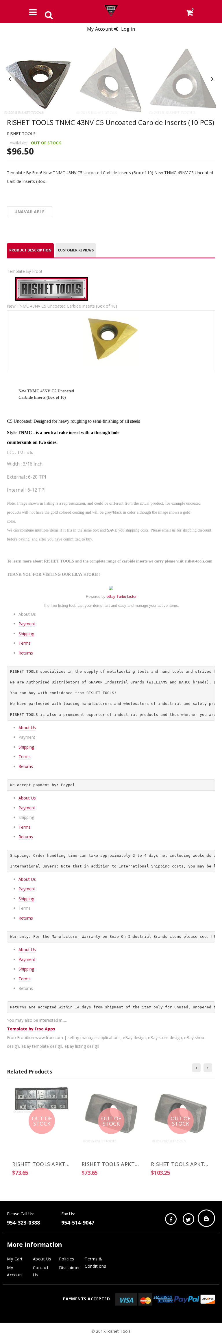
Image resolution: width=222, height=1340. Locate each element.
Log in (128, 29)
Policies (66, 1259)
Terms (24, 643)
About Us (27, 727)
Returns (25, 653)
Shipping (26, 633)
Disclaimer (69, 1267)
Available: (18, 143)
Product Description (30, 250)
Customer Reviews (76, 250)
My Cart (15, 1259)
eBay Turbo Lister (121, 596)
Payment (26, 623)
